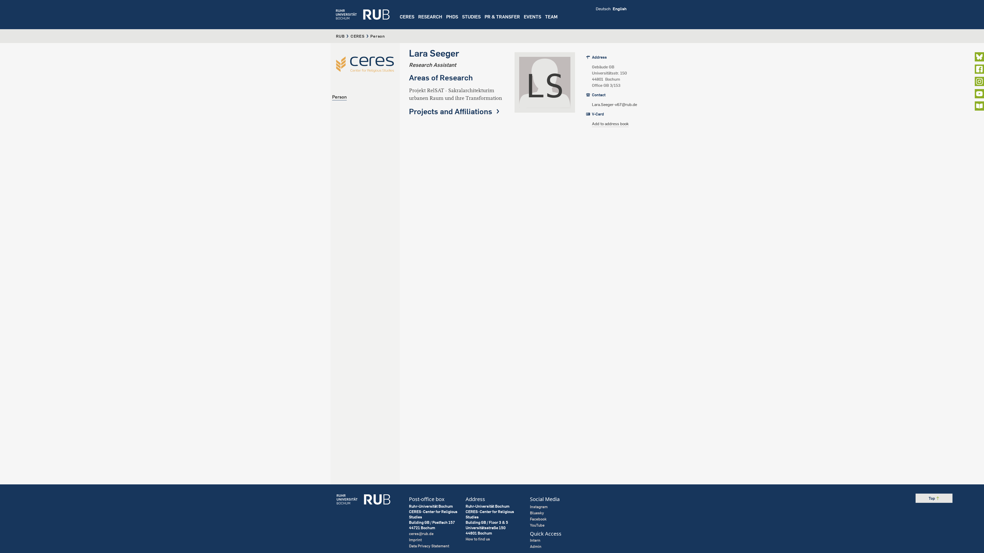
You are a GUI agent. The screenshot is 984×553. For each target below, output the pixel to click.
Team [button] (551, 17)
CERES (407, 17)
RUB (340, 36)
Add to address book (610, 123)
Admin (535, 546)
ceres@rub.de (421, 533)
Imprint (415, 539)
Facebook (538, 519)
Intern (535, 540)
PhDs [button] (452, 17)
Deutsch (603, 8)
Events (532, 17)
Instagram (539, 506)
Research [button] (430, 17)
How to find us (478, 539)
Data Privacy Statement (429, 546)
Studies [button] (471, 17)
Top (932, 498)
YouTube (537, 525)
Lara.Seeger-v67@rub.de (614, 104)
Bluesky (537, 513)
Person (339, 97)
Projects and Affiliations (451, 111)
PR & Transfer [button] (502, 17)
